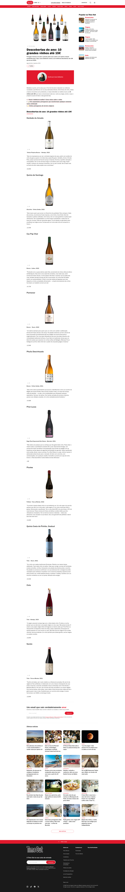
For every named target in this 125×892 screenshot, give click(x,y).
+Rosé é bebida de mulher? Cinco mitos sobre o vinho (44, 99)
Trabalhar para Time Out (68, 860)
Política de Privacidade (58, 717)
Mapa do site (65, 882)
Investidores (66, 857)
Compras (54, 6)
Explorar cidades (55, 2)
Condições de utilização (68, 871)
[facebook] (34, 886)
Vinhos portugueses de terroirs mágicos (40, 106)
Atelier (74, 6)
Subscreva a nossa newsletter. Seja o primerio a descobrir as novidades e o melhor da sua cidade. (48, 709)
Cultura (49, 6)
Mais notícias (62, 831)
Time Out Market (81, 6)
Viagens (70, 6)
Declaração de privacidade (66, 864)
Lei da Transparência (67, 874)
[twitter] (38, 886)
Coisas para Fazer (35, 6)
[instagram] (27, 886)
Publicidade (78, 850)
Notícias (28, 6)
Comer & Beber (43, 6)
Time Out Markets (66, 2)
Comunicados (66, 853)
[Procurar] (90, 2)
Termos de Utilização (49, 717)
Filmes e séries (60, 6)
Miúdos (66, 6)
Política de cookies (67, 867)
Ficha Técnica (66, 850)
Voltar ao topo (64, 841)
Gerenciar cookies (67, 877)
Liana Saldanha (58, 77)
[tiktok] (31, 886)
